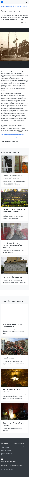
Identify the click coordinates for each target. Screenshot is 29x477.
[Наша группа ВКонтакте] (1, 470)
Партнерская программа (21, 446)
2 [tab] (8, 63)
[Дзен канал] (9, 469)
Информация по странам (7, 446)
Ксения (18, 138)
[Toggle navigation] (26, 2)
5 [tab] (16, 63)
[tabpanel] (14, 46)
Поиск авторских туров (7, 453)
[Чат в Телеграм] (4, 470)
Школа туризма (5, 447)
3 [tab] (11, 63)
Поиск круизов (4, 454)
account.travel (12, 466)
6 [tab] (18, 63)
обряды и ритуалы (19, 134)
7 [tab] (20, 63)
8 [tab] (23, 63)
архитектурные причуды (7, 134)
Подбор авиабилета (6, 449)
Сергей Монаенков (11, 138)
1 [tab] (6, 63)
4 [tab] (13, 63)
